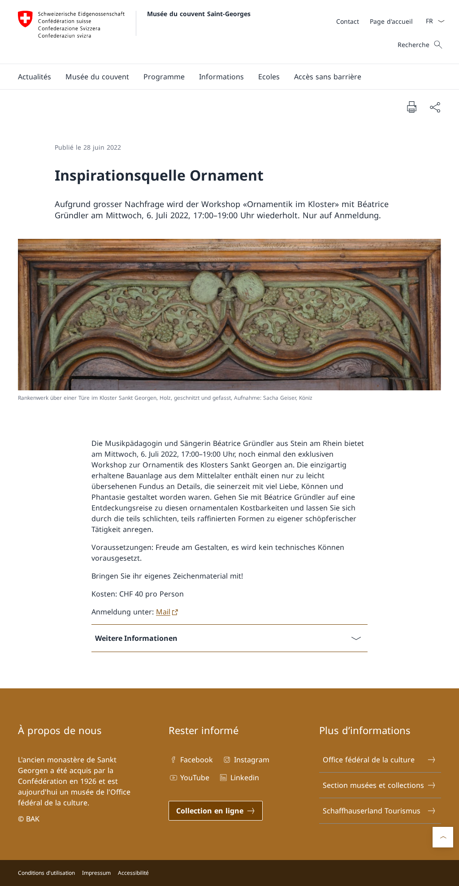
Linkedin (244, 777)
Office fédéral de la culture (369, 760)
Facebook (196, 760)
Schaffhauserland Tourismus (371, 811)
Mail (163, 612)
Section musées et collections (373, 785)
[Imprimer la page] (411, 107)
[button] (34, 76)
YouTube (194, 777)
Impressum (96, 873)
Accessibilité (133, 873)
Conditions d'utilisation (46, 873)
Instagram (251, 760)
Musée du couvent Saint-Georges (199, 13)
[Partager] (434, 107)
